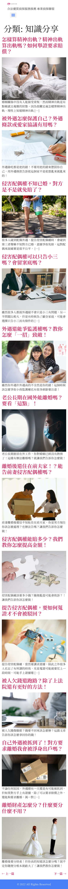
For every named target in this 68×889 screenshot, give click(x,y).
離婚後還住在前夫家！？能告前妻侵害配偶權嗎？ (32, 469)
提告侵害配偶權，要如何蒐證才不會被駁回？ (32, 610)
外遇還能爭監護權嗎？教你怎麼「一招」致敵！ (32, 331)
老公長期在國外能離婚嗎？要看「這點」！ (32, 400)
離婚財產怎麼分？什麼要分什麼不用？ (32, 807)
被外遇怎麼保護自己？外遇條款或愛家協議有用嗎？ (32, 121)
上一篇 (8, 874)
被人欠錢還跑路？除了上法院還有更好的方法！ (32, 683)
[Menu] (13, 15)
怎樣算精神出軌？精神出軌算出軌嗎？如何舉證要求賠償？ (32, 45)
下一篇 (60, 874)
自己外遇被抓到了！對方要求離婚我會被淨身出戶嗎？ (32, 745)
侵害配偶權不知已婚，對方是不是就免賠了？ (32, 186)
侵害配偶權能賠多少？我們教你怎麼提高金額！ (32, 542)
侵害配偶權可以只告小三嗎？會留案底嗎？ (30, 259)
